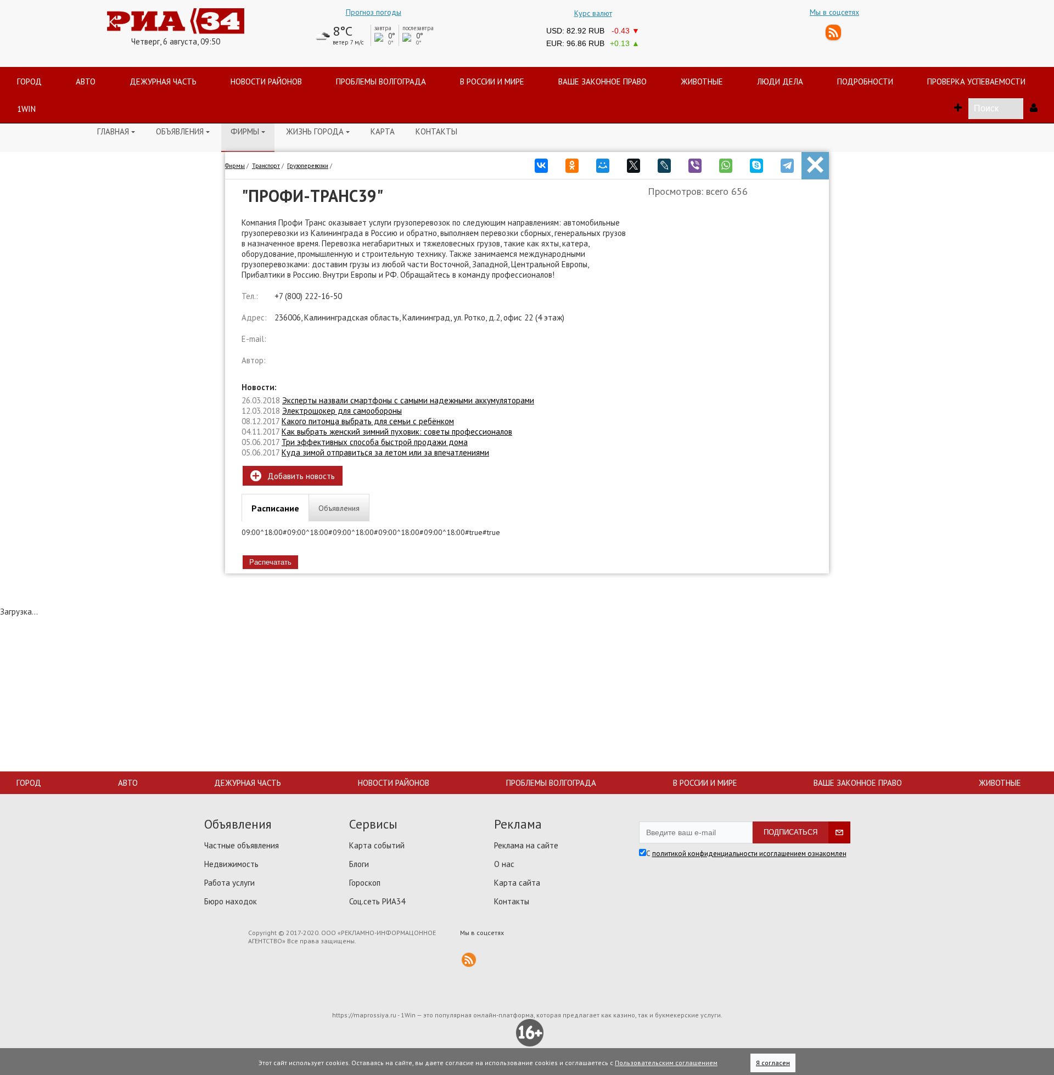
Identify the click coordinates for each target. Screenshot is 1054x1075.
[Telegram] (787, 162)
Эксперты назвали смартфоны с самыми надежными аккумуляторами (408, 400)
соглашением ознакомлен (804, 853)
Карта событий (377, 845)
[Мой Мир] (602, 162)
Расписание (275, 508)
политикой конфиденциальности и (707, 853)
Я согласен (773, 1063)
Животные (1000, 783)
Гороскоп (364, 882)
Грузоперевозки (307, 166)
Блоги (359, 864)
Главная (116, 131)
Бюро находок (230, 901)
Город (28, 783)
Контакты (436, 131)
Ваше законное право (858, 783)
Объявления (183, 131)
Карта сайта (517, 882)
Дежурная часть (247, 783)
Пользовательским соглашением (666, 1063)
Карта (383, 131)
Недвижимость (231, 864)
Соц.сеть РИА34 (377, 901)
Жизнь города (318, 131)
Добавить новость (292, 475)
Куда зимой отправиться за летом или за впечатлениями (385, 452)
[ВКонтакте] (541, 162)
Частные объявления (241, 845)
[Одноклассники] (572, 162)
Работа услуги (229, 882)
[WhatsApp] (725, 162)
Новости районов (393, 783)
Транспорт (266, 166)
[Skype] (756, 162)
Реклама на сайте (526, 845)
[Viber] (695, 162)
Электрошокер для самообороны (342, 411)
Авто (128, 783)
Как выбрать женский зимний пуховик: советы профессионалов (397, 431)
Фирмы (248, 131)
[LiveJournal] (664, 162)
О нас (504, 864)
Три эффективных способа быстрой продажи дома (375, 442)
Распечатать (270, 562)
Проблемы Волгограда (551, 783)
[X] (633, 162)
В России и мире (705, 783)
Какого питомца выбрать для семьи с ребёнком (368, 421)
